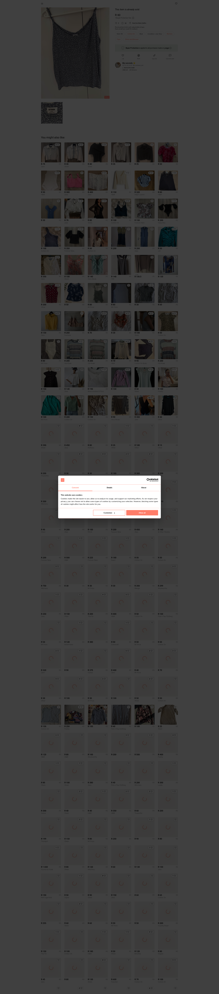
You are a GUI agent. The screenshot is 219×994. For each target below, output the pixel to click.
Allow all (142, 513)
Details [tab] (109, 487)
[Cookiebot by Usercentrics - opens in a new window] (148, 480)
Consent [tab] (75, 487)
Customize (108, 513)
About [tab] (143, 487)
